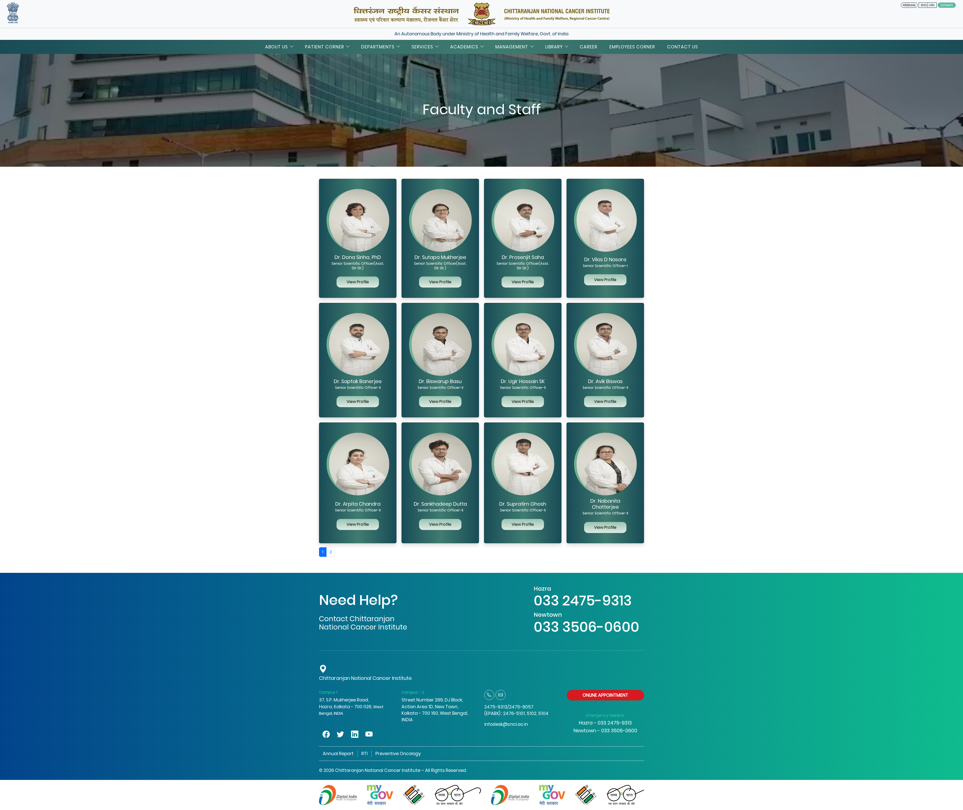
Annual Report (338, 754)
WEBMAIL (909, 5)
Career (588, 47)
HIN (931, 5)
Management (511, 47)
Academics (464, 47)
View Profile (358, 282)
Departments (377, 47)
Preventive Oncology (398, 754)
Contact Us (682, 47)
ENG (924, 5)
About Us (276, 47)
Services (422, 47)
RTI (364, 754)
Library (554, 47)
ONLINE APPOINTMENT (605, 695)
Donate (946, 5)
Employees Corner (632, 47)
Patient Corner (324, 47)
